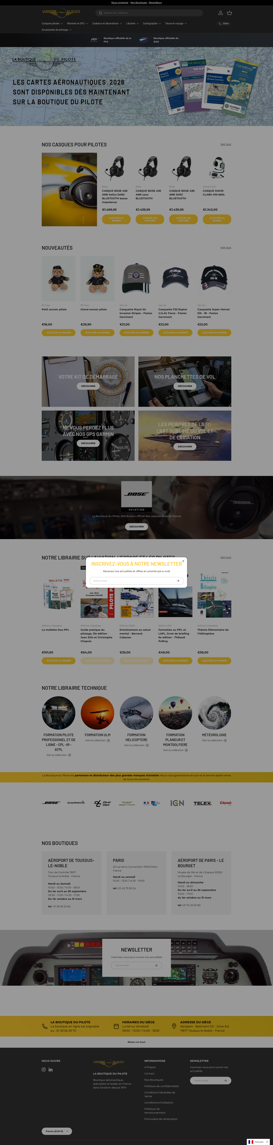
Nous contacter (119, 2)
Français (259, 1142)
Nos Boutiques (138, 2)
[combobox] (258, 1142)
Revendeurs (155, 2)
